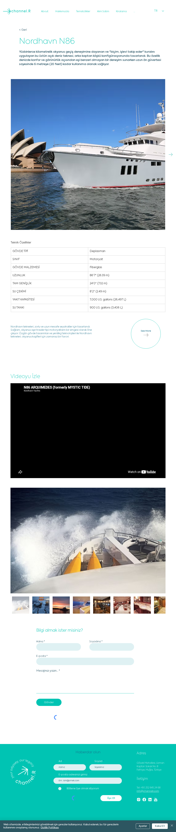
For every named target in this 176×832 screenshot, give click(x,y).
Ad (60, 761)
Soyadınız (95, 641)
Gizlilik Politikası (50, 828)
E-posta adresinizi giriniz (73, 775)
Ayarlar (143, 826)
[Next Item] (171, 154)
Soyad (98, 761)
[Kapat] (172, 826)
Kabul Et (160, 826)
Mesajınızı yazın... (47, 671)
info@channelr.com (148, 791)
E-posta (41, 656)
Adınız (39, 641)
